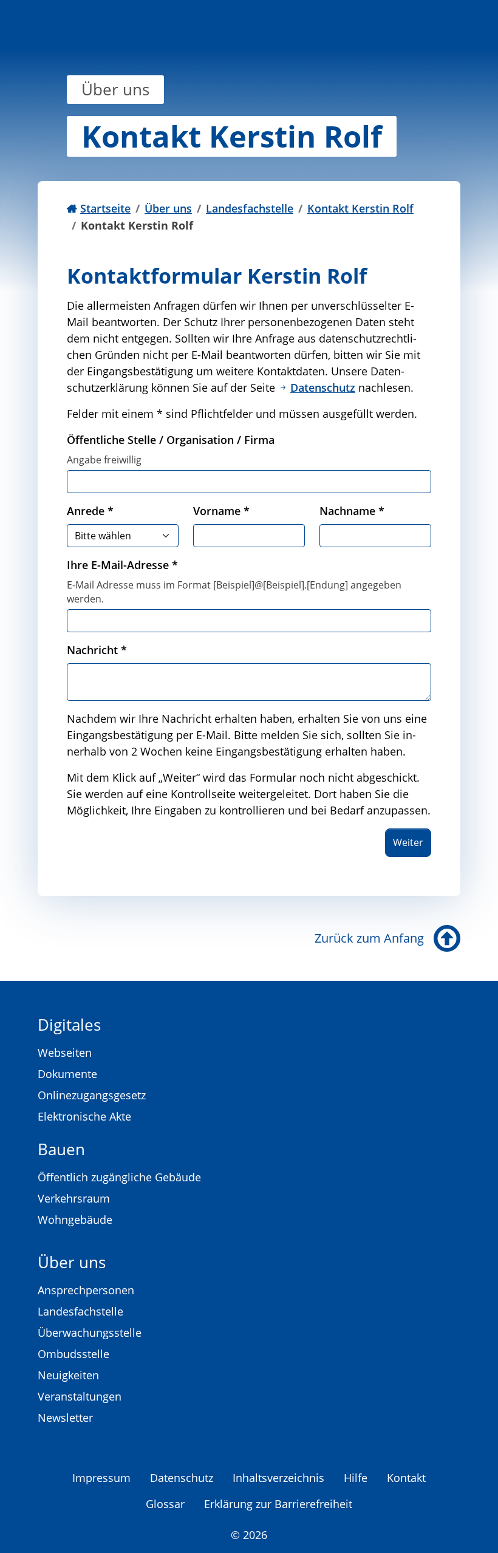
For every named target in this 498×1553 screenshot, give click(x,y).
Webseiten (65, 1052)
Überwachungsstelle (90, 1332)
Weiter (408, 842)
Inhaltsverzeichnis (278, 1477)
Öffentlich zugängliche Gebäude (119, 1177)
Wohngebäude (75, 1219)
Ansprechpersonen (86, 1290)
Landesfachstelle (249, 208)
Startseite (105, 208)
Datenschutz (322, 387)
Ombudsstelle (73, 1354)
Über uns (168, 208)
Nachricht (97, 650)
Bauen (61, 1149)
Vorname (221, 510)
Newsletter (65, 1417)
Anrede (90, 510)
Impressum (101, 1477)
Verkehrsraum (74, 1198)
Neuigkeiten (68, 1375)
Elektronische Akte (84, 1116)
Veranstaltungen (79, 1396)
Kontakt (406, 1477)
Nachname (351, 510)
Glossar (165, 1504)
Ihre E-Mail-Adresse (122, 565)
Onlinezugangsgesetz (92, 1095)
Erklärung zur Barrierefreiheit (278, 1504)
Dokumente (67, 1074)
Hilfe (355, 1477)
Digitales (69, 1025)
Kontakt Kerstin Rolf (360, 208)
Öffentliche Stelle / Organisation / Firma (171, 439)
